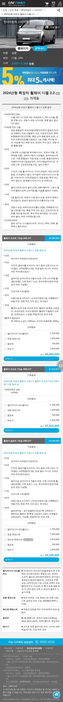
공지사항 (9, 651)
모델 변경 (44, 10)
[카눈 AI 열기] (55, 694)
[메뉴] (3, 3)
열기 (59, 365)
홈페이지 (23, 48)
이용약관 (19, 648)
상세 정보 (37, 14)
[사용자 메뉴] (59, 3)
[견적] (46, 3)
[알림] (53, 3)
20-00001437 (25, 682)
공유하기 (58, 10)
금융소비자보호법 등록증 (28, 651)
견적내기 (40, 48)
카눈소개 (8, 648)
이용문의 (49, 648)
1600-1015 (47, 641)
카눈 (16, 3)
